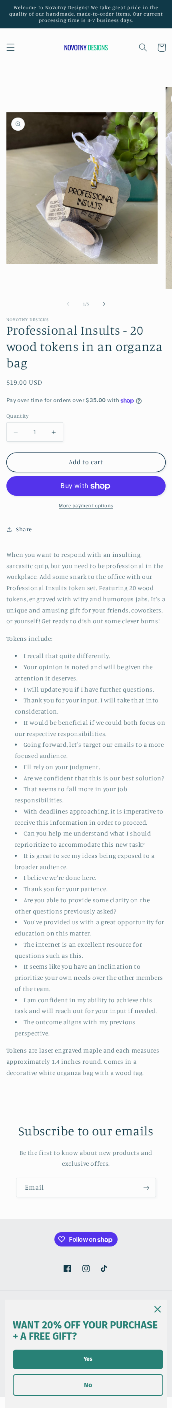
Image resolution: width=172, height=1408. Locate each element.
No (88, 1385)
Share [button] (24, 529)
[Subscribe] (146, 1187)
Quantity (17, 416)
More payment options (86, 506)
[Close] (157, 1309)
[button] (10, 47)
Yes (88, 1359)
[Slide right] (104, 304)
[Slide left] (68, 304)
